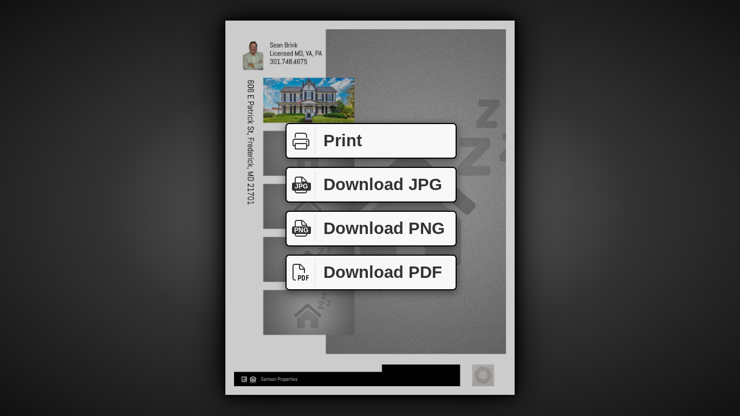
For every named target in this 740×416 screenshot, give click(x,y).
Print (342, 140)
